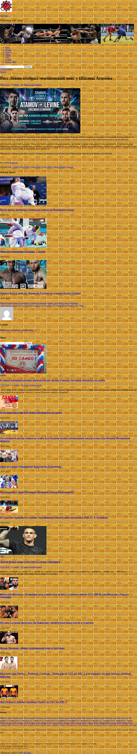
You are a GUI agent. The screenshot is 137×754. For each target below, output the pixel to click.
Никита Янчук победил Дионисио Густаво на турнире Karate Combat (40, 293)
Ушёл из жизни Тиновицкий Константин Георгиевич (30, 466)
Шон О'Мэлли (13, 725)
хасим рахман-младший (127, 725)
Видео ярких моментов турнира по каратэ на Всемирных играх (37, 209)
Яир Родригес (46, 725)
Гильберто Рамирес (7, 720)
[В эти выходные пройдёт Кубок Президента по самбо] (9, 407)
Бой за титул (42, 167)
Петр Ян (27, 723)
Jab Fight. (4, 16)
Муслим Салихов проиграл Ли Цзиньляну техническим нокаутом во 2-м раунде (46, 622)
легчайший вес (71, 725)
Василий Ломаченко (112, 718)
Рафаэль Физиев (63, 723)
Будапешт (101, 718)
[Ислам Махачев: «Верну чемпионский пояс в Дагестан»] (9, 643)
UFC (7, 57)
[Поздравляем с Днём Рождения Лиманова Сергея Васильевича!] (9, 487)
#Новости (3, 718)
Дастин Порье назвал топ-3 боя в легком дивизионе (30, 561)
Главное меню (6, 69)
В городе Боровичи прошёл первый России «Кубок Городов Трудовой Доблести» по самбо (52, 380)
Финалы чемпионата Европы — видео (22, 251)
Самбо (8, 59)
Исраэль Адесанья (102, 720)
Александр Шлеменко (64, 718)
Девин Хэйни (20, 720)
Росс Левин (53, 167)
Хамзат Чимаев (121, 723)
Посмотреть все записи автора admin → (18, 330)
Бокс (7, 47)
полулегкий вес (83, 725)
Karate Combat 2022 (15, 167)
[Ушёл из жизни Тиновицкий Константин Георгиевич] (9, 461)
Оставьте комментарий (31, 85)
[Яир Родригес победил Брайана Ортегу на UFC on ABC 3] (9, 697)
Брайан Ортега (91, 718)
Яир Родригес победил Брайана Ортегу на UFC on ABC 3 (33, 702)
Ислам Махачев (89, 720)
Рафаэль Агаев (36, 723)
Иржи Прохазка (77, 720)
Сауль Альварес (81, 723)
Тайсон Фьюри (93, 723)
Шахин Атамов (66, 167)
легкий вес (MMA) (58, 725)
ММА (8, 55)
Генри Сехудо (126, 718)
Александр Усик (50, 718)
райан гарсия (113, 725)
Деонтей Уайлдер (32, 720)
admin (16, 85)
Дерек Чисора (44, 720)
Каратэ (124, 720)
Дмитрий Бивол (65, 720)
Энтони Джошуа (34, 725)
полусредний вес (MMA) (98, 725)
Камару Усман (115, 720)
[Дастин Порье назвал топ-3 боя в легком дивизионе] (23, 554)
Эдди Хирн (23, 725)
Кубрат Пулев (14, 723)
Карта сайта (10, 62)
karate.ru (14, 162)
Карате (8, 52)
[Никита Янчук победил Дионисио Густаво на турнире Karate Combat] (23, 288)
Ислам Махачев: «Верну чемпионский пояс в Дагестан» (32, 648)
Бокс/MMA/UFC (79, 718)
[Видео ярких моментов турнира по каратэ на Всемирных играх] (23, 204)
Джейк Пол (54, 720)
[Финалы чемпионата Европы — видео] (23, 246)
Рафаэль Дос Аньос (49, 723)
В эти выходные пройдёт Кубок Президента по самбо (31, 412)
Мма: (22, 723)
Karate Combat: (30, 167)
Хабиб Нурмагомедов (107, 723)
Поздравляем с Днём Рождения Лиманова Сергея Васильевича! (37, 492)
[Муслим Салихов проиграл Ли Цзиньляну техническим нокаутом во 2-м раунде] (9, 617)
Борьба (8, 50)
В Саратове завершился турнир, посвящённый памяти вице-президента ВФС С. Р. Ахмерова (54, 517)
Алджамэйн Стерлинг (35, 718)
